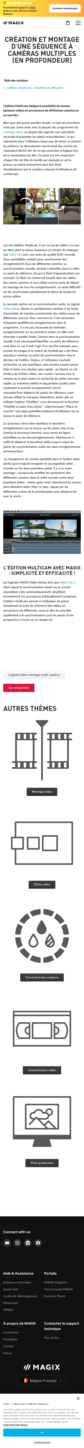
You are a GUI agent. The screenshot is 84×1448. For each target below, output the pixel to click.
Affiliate (8, 1309)
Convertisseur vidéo (42, 1070)
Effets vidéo (42, 884)
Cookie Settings (42, 1442)
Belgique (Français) (43, 1380)
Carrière (8, 1346)
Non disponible (18, 687)
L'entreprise (10, 1332)
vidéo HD (15, 254)
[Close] (78, 1398)
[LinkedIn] (28, 1243)
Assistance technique (17, 1282)
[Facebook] (38, 1243)
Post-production (42, 1163)
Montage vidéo (42, 791)
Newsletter (10, 1339)
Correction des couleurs (42, 977)
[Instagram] (17, 1243)
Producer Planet (54, 1296)
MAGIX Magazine (55, 1282)
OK (41, 1432)
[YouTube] (7, 1243)
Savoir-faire (10, 1289)
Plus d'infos (51, 1338)
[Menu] (78, 23)
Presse (7, 1353)
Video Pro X (67, 582)
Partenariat (10, 1303)
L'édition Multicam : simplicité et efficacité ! (35, 88)
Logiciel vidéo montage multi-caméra (33, 674)
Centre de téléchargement (20, 1296)
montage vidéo (13, 132)
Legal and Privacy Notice (15, 1425)
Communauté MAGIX (58, 1289)
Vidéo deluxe (11, 308)
